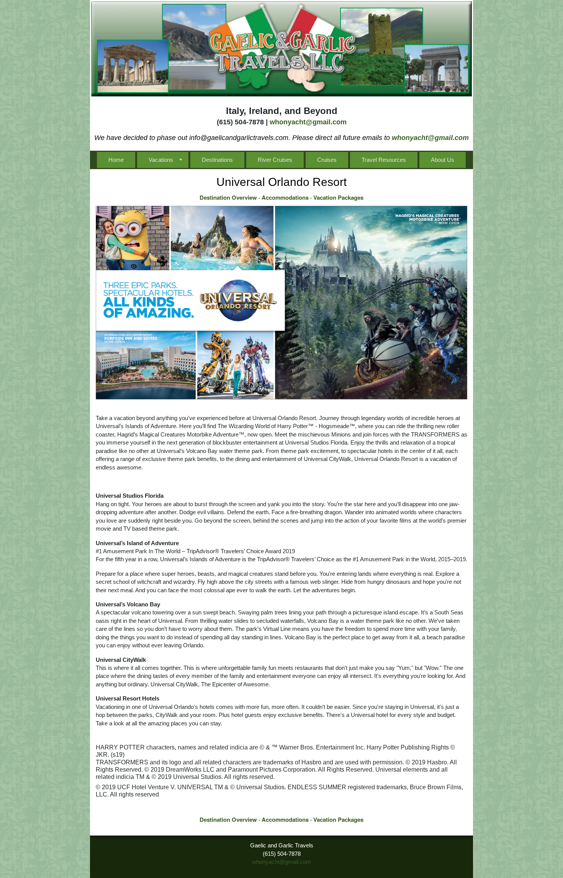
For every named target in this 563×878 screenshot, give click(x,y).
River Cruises (275, 159)
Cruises (327, 159)
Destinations (217, 159)
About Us (442, 159)
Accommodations (285, 197)
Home (116, 159)
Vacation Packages (338, 197)
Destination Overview (228, 197)
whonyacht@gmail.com (308, 122)
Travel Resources (384, 159)
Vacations (161, 159)
